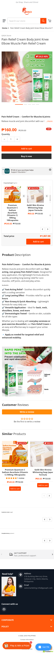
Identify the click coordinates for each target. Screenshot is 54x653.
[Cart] (49, 20)
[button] (4, 20)
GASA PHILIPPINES (30, 636)
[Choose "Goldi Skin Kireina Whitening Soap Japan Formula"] (41, 188)
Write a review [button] (27, 412)
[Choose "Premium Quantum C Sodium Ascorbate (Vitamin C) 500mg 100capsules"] (18, 188)
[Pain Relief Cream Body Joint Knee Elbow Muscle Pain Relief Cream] (19, 104)
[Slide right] (50, 77)
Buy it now (26, 156)
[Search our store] (43, 21)
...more (49, 121)
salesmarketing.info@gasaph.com (38, 588)
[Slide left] (3, 77)
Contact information (27, 639)
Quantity (6, 134)
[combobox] (27, 21)
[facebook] (4, 609)
